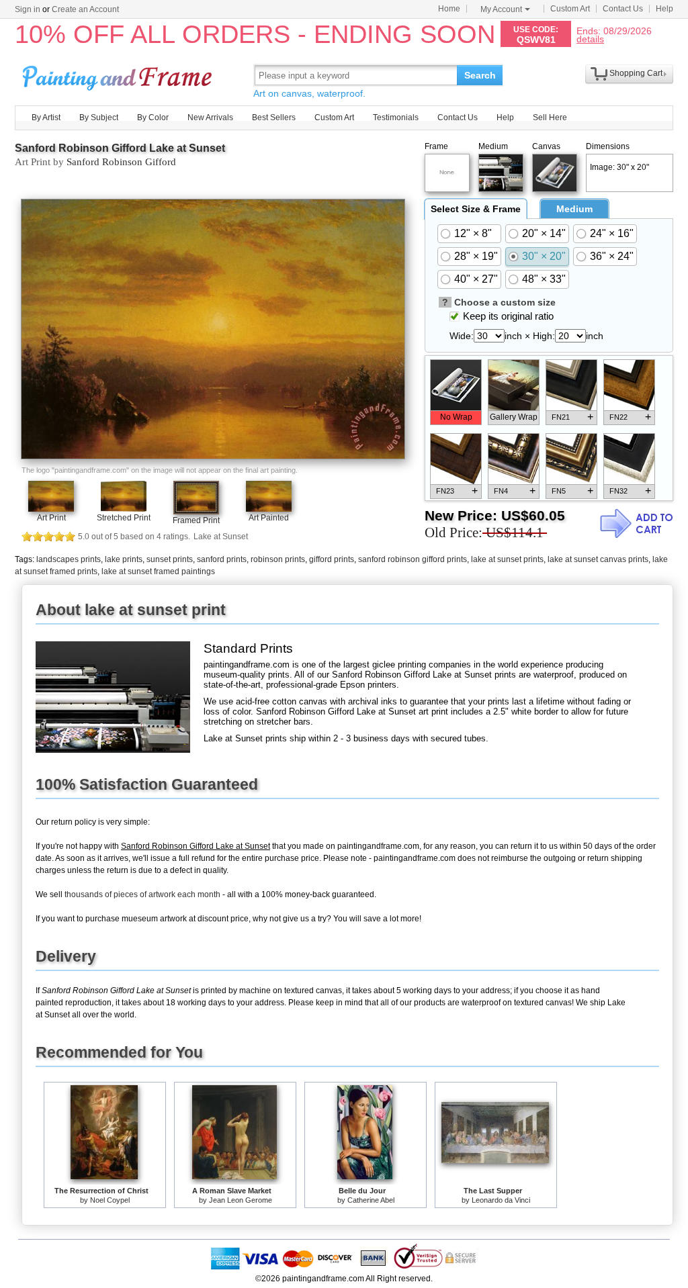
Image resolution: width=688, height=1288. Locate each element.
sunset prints (169, 559)
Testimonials (396, 117)
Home (449, 8)
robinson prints (278, 559)
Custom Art (570, 8)
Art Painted (269, 517)
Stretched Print (123, 517)
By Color (153, 117)
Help (664, 8)
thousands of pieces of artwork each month (142, 894)
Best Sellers (274, 117)
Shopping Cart (635, 73)
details (590, 38)
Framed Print (196, 520)
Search (480, 75)
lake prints (123, 559)
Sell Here (550, 117)
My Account (501, 9)
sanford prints (222, 559)
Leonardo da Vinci (501, 1200)
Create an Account (85, 9)
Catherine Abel (370, 1200)
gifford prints (331, 559)
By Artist (46, 117)
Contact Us (623, 8)
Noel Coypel (110, 1200)
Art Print (51, 517)
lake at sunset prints (507, 559)
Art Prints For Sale (119, 75)
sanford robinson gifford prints (412, 559)
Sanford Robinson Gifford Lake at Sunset (120, 148)
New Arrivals (210, 117)
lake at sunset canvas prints (598, 559)
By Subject (98, 117)
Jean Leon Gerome (240, 1200)
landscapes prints (68, 559)
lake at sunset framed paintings (158, 571)
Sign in (27, 9)
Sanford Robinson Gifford (121, 161)
